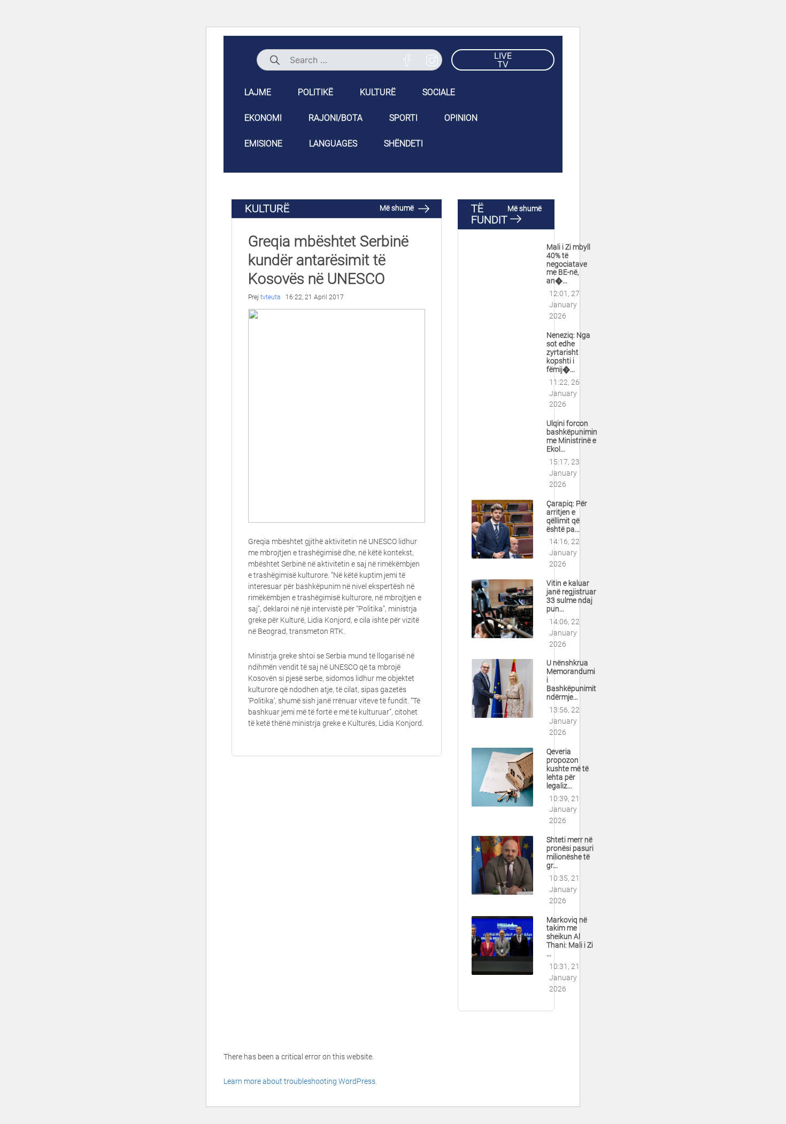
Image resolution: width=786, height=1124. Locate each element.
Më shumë (397, 208)
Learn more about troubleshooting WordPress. (300, 1081)
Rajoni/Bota (336, 118)
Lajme (257, 92)
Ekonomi (263, 118)
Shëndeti (403, 143)
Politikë (315, 92)
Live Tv (503, 59)
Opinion (460, 118)
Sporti (403, 118)
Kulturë (378, 92)
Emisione (263, 143)
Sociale (438, 92)
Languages (333, 143)
